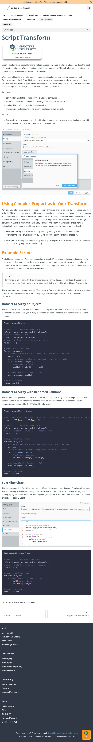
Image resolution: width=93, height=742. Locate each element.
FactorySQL (7, 659)
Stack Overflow (9, 684)
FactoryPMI (7, 663)
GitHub (5, 714)
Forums (5, 688)
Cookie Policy (8, 722)
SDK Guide (7, 641)
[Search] (89, 8)
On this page (9, 30)
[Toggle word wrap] (84, 417)
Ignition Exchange (10, 692)
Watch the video (22, 58)
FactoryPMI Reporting (12, 666)
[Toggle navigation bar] (4, 8)
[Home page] (4, 15)
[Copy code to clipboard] (88, 329)
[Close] (91, 2)
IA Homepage (8, 706)
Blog (4, 710)
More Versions (8, 670)
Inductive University (11, 637)
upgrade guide (61, 2)
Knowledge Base (10, 645)
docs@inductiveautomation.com (63, 733)
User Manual (7, 633)
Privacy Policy (8, 718)
